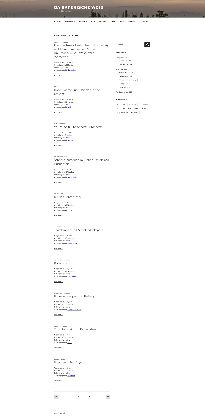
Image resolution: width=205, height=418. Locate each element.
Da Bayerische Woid (79, 7)
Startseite (57, 21)
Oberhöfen (71, 140)
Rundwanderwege (122, 92)
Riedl (69, 343)
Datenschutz (144, 21)
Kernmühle (71, 276)
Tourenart (82, 21)
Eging (69, 210)
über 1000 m (123, 61)
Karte (93, 21)
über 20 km (134, 112)
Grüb (69, 107)
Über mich (102, 21)
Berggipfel (69, 21)
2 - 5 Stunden (143, 105)
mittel (136, 108)
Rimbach (71, 376)
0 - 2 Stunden (121, 105)
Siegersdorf (72, 243)
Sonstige (122, 84)
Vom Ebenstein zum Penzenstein (75, 329)
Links (122, 21)
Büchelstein (72, 177)
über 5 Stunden (122, 112)
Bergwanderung (124, 72)
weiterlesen (58, 75)
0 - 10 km (132, 105)
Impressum (132, 21)
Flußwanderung (124, 76)
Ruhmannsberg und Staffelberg (74, 296)
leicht (129, 108)
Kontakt (113, 21)
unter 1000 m (123, 64)
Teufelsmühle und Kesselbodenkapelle (78, 230)
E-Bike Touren (123, 87)
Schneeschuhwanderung (127, 80)
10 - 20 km (121, 108)
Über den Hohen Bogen (69, 362)
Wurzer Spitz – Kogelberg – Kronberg (78, 127)
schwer (143, 108)
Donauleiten (62, 263)
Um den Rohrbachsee (68, 197)
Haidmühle (71, 70)
